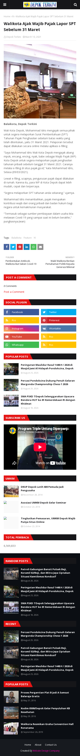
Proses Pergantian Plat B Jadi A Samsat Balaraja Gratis (45, 694)
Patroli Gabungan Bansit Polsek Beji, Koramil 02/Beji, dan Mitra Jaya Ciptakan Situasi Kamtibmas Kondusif (45, 573)
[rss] (21, 320)
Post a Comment (14, 292)
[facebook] (21, 312)
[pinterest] (58, 320)
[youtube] (21, 336)
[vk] (58, 328)
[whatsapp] (21, 345)
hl (13, 16)
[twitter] (58, 312)
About (38, 744)
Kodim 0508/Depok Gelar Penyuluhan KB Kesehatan (45, 710)
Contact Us (51, 744)
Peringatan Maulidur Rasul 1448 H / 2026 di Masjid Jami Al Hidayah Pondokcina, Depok (47, 366)
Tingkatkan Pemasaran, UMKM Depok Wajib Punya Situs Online (48, 520)
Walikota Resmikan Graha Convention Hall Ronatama (47, 725)
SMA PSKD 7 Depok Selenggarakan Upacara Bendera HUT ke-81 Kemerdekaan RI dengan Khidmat (48, 400)
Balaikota (16, 237)
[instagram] (21, 328)
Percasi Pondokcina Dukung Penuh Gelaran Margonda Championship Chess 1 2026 (48, 382)
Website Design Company (46, 750)
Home (7, 16)
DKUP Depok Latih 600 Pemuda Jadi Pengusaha (42, 488)
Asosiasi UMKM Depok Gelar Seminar (43, 502)
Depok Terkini (13, 36)
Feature (28, 237)
